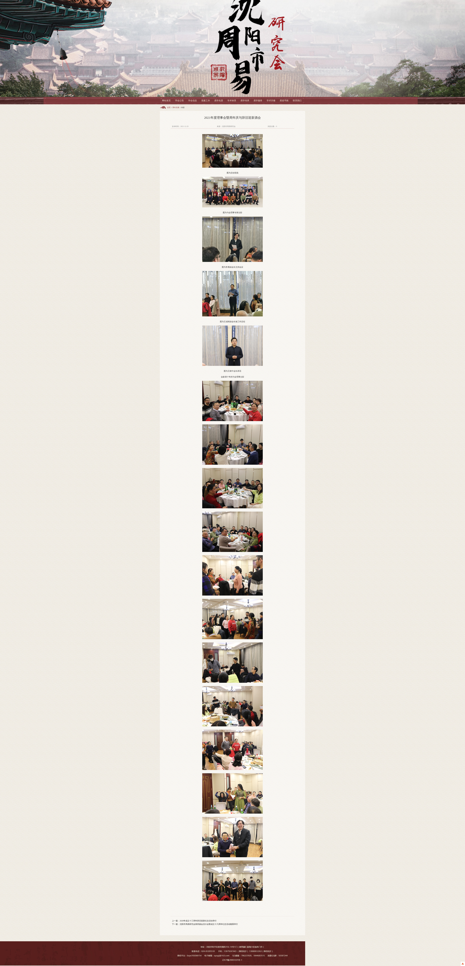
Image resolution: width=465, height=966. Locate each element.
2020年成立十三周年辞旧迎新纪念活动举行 (198, 921)
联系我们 (297, 100)
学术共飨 (271, 100)
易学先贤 (218, 100)
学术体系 (231, 100)
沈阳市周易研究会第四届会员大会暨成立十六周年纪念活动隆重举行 (209, 924)
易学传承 (244, 100)
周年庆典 (175, 107)
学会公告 (179, 100)
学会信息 (192, 100)
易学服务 (258, 100)
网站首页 (166, 100)
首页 (168, 107)
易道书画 (284, 100)
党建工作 (205, 100)
